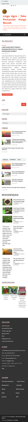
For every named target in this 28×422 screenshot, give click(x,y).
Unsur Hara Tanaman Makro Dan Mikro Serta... (18, 228)
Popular (5, 159)
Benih (3, 389)
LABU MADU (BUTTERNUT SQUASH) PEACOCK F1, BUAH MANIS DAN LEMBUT (12, 49)
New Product (21, 381)
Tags (19, 159)
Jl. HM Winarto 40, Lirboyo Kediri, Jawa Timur (13, 350)
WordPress (9, 420)
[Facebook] (15, 5)
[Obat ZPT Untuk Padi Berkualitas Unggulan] (6, 179)
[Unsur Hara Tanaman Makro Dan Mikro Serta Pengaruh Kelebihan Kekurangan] (7, 236)
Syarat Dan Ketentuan (7, 341)
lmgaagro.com (10, 360)
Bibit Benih (4, 45)
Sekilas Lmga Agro (6, 331)
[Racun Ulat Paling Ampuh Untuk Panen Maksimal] (6, 171)
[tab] (5, 159)
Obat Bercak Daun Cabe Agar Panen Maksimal (13, 187)
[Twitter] (13, 5)
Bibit (3, 393)
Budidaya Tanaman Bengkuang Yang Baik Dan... (18, 218)
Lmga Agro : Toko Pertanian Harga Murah (14, 19)
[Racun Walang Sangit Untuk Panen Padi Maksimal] (6, 131)
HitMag (16, 420)
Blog (3, 368)
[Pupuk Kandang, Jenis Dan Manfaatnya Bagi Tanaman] (7, 202)
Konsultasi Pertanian (7, 328)
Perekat (4, 397)
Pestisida (19, 385)
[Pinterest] (11, 5)
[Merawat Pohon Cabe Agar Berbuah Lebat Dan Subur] (7, 268)
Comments (13, 159)
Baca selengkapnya (6, 94)
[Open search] (24, 34)
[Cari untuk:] (14, 104)
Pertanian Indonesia (7, 381)
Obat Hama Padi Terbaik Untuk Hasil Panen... (18, 250)
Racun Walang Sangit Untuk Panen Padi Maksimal (19, 132)
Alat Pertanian (20, 389)
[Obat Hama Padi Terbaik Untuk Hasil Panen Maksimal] (7, 251)
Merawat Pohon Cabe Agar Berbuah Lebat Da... (18, 260)
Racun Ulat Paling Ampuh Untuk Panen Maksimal (18, 172)
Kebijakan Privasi (6, 338)
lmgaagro (17, 202)
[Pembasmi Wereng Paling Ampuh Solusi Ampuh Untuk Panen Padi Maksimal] (6, 139)
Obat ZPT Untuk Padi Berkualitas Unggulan (17, 180)
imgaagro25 (17, 211)
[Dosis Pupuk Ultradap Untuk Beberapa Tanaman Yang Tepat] (7, 210)
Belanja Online (5, 333)
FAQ (3, 336)
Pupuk (17, 393)
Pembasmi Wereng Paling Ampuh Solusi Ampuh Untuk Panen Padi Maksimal (19, 141)
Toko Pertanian (6, 325)
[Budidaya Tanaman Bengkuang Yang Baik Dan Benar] (7, 219)
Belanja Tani (5, 385)
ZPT (17, 397)
